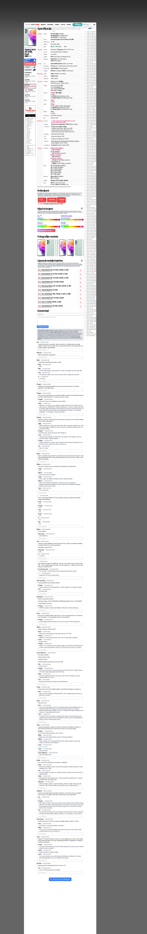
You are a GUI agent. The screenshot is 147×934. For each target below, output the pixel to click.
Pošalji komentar (43, 326)
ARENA (57, 24)
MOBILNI (43, 24)
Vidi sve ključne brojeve (45, 230)
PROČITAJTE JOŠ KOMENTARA (61, 879)
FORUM (68, 24)
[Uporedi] (80, 270)
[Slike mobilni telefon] (41, 247)
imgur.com (46, 338)
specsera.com (43, 746)
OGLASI (63, 24)
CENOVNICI (50, 24)
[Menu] (94, 24)
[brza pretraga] (84, 24)
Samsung (28, 48)
